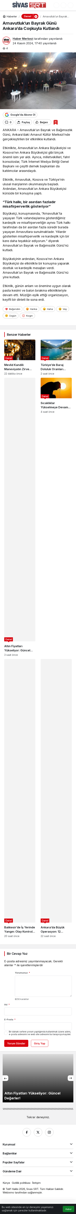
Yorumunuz (22, 972)
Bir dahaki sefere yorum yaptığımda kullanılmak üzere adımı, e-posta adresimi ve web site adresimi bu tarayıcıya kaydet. (40, 1033)
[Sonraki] (70, 1078)
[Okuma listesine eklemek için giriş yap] (56, 122)
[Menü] (6, 5)
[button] (56, 5)
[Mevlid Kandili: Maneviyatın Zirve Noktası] (19, 357)
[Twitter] (38, 1132)
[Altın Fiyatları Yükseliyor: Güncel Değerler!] (19, 517)
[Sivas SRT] (29, 5)
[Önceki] (5, 1078)
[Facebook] (26, 1132)
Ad (7, 1004)
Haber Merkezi (23, 38)
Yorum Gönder (16, 1043)
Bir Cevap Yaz (17, 953)
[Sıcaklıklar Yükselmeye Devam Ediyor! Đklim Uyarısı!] (56, 517)
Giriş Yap (39, 1043)
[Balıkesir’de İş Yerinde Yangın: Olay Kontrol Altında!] (19, 798)
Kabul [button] (68, 1209)
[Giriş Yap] (63, 5)
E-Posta (10, 1019)
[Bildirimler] (70, 5)
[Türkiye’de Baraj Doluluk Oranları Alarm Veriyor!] (56, 357)
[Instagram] (49, 1132)
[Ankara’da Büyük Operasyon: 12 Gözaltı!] (56, 798)
